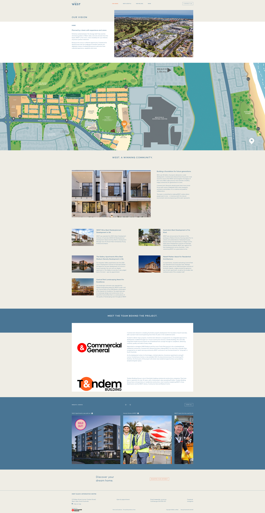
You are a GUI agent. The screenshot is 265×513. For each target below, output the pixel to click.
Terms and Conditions (117, 509)
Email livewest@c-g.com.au (158, 499)
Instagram (190, 501)
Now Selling (139, 3)
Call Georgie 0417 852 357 (158, 501)
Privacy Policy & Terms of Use (129, 509)
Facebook (190, 499)
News (149, 3)
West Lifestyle (127, 3)
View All (189, 404)
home (74, 25)
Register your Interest (159, 479)
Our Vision (115, 3)
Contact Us (188, 3)
